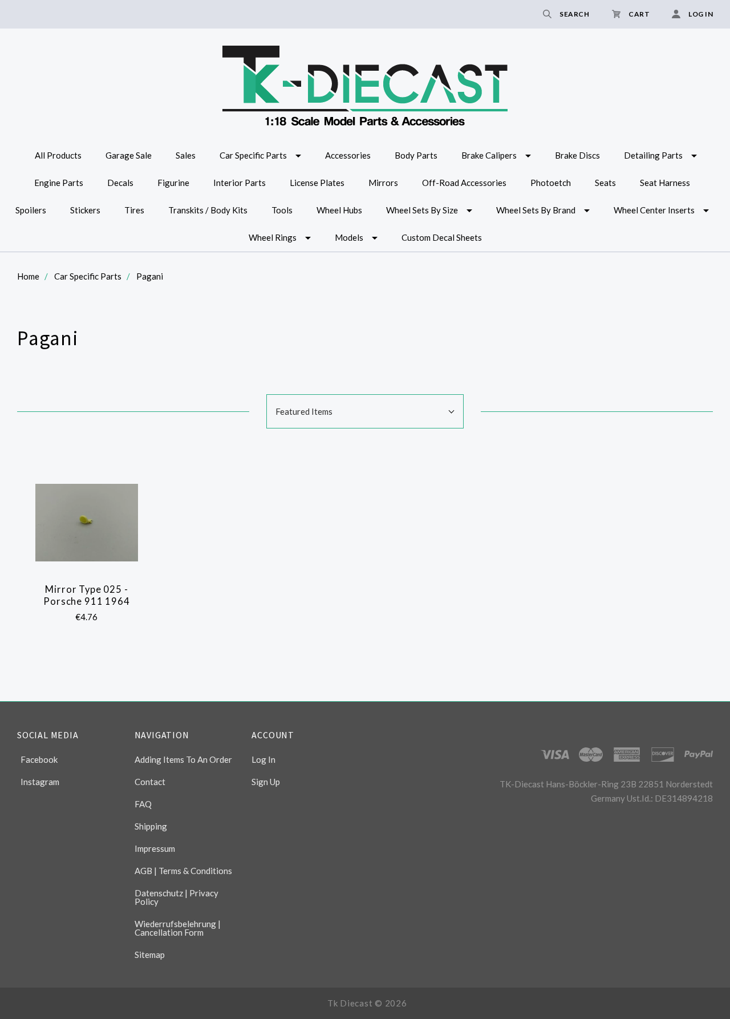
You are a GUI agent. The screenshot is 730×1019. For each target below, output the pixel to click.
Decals (120, 182)
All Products (58, 155)
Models (349, 237)
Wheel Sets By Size (422, 210)
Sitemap (150, 954)
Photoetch (550, 182)
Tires (134, 210)
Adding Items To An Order (183, 759)
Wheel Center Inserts (654, 210)
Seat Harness (665, 182)
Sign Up (266, 781)
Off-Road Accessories (464, 182)
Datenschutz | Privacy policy (176, 897)
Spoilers (30, 210)
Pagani (149, 276)
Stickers (85, 210)
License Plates (317, 182)
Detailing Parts (653, 155)
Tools (282, 210)
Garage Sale (129, 155)
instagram (40, 781)
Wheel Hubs (339, 210)
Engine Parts (58, 182)
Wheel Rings (273, 237)
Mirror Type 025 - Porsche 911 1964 (86, 595)
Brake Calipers (489, 155)
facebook (39, 759)
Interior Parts (239, 182)
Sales (186, 155)
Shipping (151, 826)
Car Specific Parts (253, 155)
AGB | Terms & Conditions (183, 871)
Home (28, 276)
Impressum (155, 848)
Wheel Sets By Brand (535, 210)
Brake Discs (577, 155)
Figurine (173, 182)
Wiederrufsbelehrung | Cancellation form (178, 928)
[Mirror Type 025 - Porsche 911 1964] (87, 523)
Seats (605, 182)
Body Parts (416, 155)
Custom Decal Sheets (442, 237)
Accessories (348, 155)
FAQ (143, 804)
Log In (263, 759)
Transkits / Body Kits (208, 210)
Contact (150, 782)
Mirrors (383, 182)
